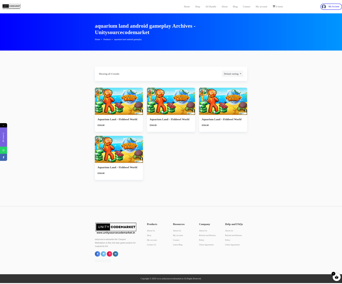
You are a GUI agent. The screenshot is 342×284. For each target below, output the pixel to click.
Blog (235, 6)
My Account (333, 6)
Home (187, 6)
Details (121, 105)
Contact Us (151, 245)
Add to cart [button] (119, 114)
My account (261, 6)
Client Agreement (206, 245)
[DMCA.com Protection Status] (103, 260)
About (224, 6)
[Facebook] (3, 157)
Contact (246, 6)
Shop (197, 6)
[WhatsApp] (3, 150)
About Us (151, 231)
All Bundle (210, 6)
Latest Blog (177, 245)
